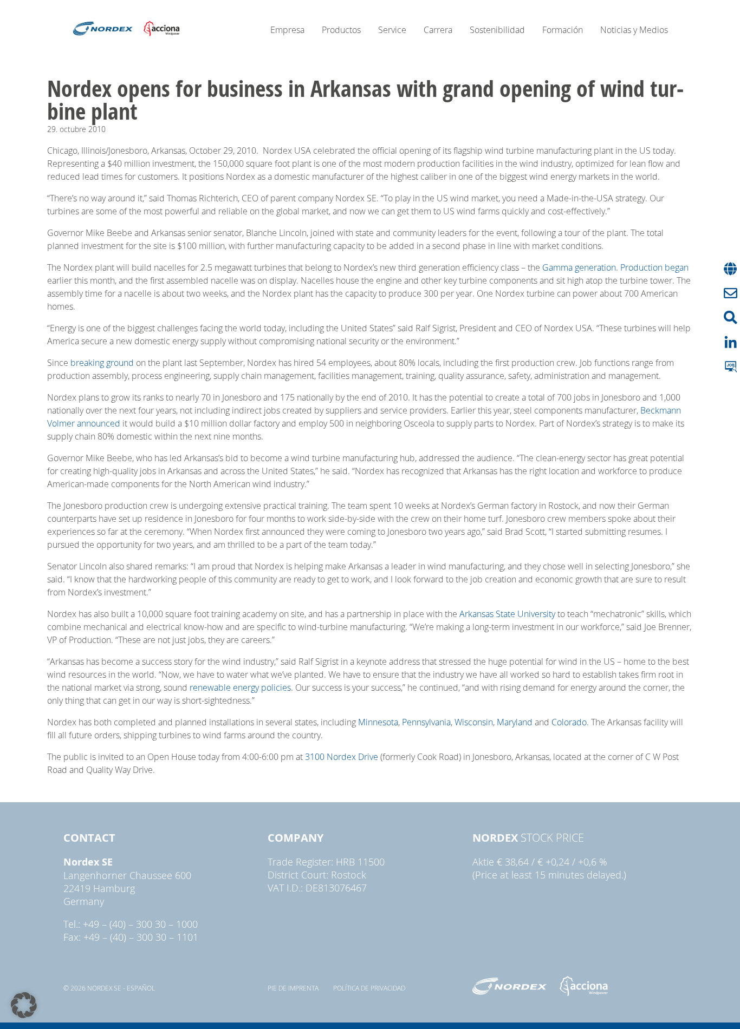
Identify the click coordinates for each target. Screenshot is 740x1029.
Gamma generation (579, 267)
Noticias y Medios (634, 30)
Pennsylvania (426, 722)
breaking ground (102, 363)
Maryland (515, 722)
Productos (341, 30)
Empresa (287, 30)
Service (392, 30)
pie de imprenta (293, 988)
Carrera (438, 30)
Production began (654, 267)
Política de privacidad (369, 988)
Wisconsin (474, 722)
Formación (562, 30)
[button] (24, 1005)
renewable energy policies (240, 687)
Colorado (569, 722)
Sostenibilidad (497, 30)
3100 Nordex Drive (341, 757)
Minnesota (378, 722)
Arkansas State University (507, 614)
